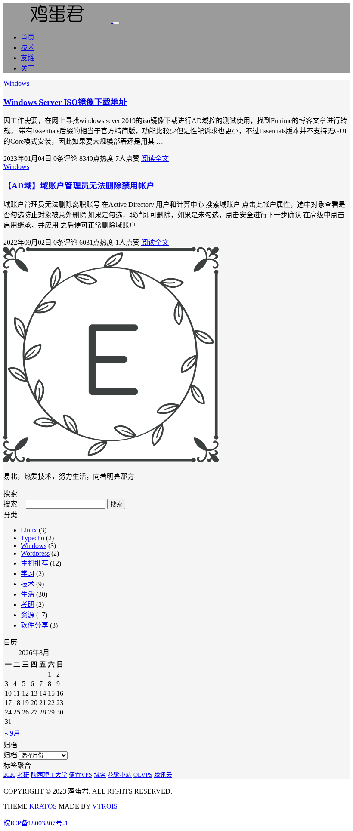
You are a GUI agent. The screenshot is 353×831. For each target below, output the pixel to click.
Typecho (32, 538)
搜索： (13, 504)
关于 (27, 68)
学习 (27, 573)
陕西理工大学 (49, 775)
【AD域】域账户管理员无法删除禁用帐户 (79, 185)
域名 (100, 775)
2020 (9, 775)
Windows (16, 83)
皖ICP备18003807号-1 (35, 823)
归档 (10, 755)
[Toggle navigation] (116, 23)
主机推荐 (34, 563)
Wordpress (35, 553)
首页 (27, 37)
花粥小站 (120, 775)
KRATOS (43, 806)
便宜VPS (80, 775)
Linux (29, 530)
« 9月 (12, 733)
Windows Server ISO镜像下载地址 (65, 102)
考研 (27, 604)
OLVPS (142, 775)
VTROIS (105, 806)
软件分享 (34, 625)
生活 (27, 594)
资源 (27, 615)
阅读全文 (155, 158)
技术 (27, 47)
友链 (27, 58)
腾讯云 (163, 775)
